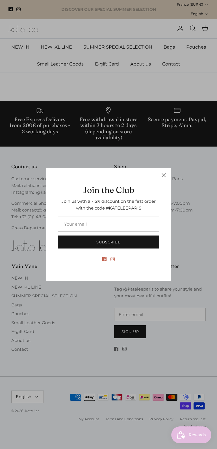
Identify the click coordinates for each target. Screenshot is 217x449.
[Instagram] (112, 259)
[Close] (163, 175)
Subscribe (108, 242)
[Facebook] (104, 259)
